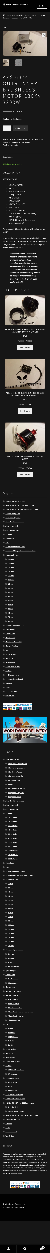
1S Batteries (12, 817)
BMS (7, 543)
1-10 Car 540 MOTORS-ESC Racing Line (19, 505)
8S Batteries (12, 846)
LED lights (9, 658)
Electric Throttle (11, 646)
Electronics (12, 1082)
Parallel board (13, 966)
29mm (10, 584)
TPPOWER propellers (16, 1070)
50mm (10, 600)
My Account (8, 1249)
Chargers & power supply (14, 625)
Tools (7, 687)
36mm (10, 588)
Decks (10, 784)
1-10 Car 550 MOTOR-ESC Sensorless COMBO (21, 509)
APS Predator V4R (12, 530)
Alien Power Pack (11, 526)
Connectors (12, 1090)
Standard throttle (15, 1008)
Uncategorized (11, 691)
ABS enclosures (14, 780)
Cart (38, 1246)
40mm (10, 592)
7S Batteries (12, 842)
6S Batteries (12, 838)
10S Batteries (13, 850)
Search (25, 1249)
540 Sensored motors (16, 1111)
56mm (10, 605)
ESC (6, 650)
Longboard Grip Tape (16, 793)
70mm (10, 617)
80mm (10, 621)
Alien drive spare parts (16, 768)
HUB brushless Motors (16, 788)
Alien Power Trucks (15, 772)
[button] (44, 35)
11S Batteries (13, 855)
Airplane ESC (13, 1037)
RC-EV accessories (12, 675)
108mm (11, 563)
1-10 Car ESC (12, 1107)
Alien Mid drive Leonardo (14, 522)
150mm (11, 571)
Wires (10, 1086)
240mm (11, 580)
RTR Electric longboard (14, 679)
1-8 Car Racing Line (12, 514)
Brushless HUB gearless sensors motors (20, 551)
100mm (11, 559)
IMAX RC (11, 958)
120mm (11, 567)
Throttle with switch (16, 1016)
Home (8, 15)
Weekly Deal (9, 695)
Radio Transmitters (12, 667)
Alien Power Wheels (15, 776)
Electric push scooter (13, 642)
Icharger (11, 954)
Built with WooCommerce (13, 1207)
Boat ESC (11, 1033)
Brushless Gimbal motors (15, 547)
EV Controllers (10, 654)
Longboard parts (14, 797)
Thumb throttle (14, 1020)
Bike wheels (9, 538)
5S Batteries (12, 834)
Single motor (13, 983)
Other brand (12, 962)
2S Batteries (12, 821)
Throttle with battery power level (20, 1012)
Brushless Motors (23, 15)
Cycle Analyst (10, 629)
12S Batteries (13, 859)
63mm (34, 15)
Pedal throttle (13, 1004)
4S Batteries (12, 830)
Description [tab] (7, 157)
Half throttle (13, 999)
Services (8, 683)
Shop (13, 15)
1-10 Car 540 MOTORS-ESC (15, 501)
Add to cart (20, 128)
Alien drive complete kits (17, 764)
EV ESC (10, 1045)
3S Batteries (12, 826)
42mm (10, 596)
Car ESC (11, 1028)
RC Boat (8, 671)
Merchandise (10, 662)
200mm (11, 576)
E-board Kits (10, 633)
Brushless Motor (12, 145)
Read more (25, 411)
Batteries (8, 534)
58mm (10, 609)
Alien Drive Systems (12, 518)
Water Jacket (13, 1074)
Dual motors (13, 979)
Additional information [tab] (12, 164)
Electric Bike (10, 638)
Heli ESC (11, 1041)
